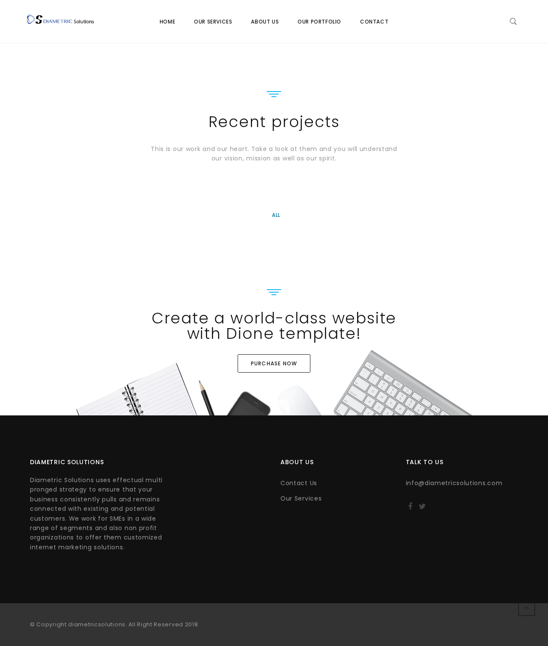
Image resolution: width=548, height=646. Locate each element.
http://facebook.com (410, 509)
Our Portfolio (319, 21)
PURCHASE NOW (274, 363)
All (276, 215)
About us (265, 21)
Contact (374, 21)
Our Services (213, 21)
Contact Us (298, 483)
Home (167, 21)
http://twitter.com (422, 509)
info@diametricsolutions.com (454, 483)
